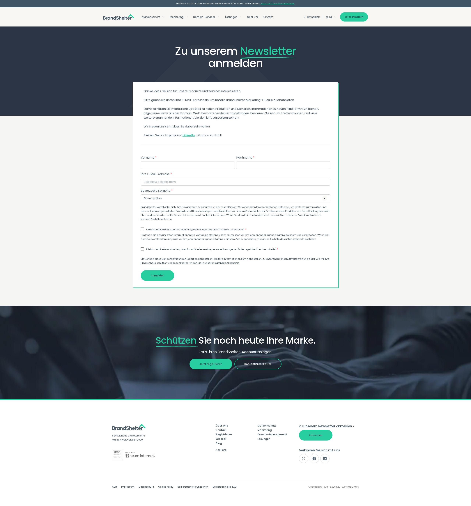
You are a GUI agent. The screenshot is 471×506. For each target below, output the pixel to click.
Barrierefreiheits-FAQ (225, 486)
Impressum (127, 486)
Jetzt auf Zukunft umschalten (278, 3)
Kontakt (268, 17)
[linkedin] (325, 458)
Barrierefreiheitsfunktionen (193, 486)
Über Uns (252, 17)
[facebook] (314, 458)
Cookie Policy (165, 486)
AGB (114, 486)
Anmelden (313, 17)
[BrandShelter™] (119, 17)
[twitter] (303, 458)
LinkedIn (189, 135)
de (330, 17)
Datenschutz (146, 486)
